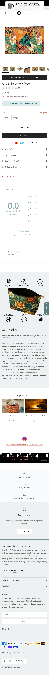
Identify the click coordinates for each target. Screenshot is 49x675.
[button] (35, 196)
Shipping (5, 97)
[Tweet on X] (8, 177)
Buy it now (24, 135)
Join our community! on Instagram (24, 444)
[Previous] (3, 458)
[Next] (45, 458)
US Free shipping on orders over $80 (24, 3)
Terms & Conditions (20, 653)
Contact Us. (24, 531)
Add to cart (24, 127)
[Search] (7, 13)
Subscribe (25, 621)
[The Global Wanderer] (24, 13)
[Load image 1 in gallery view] (24, 40)
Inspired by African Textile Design (24, 77)
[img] (9, 88)
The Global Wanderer (14, 667)
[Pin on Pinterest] (13, 177)
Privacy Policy (6, 653)
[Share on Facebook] (10, 177)
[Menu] (2, 13)
